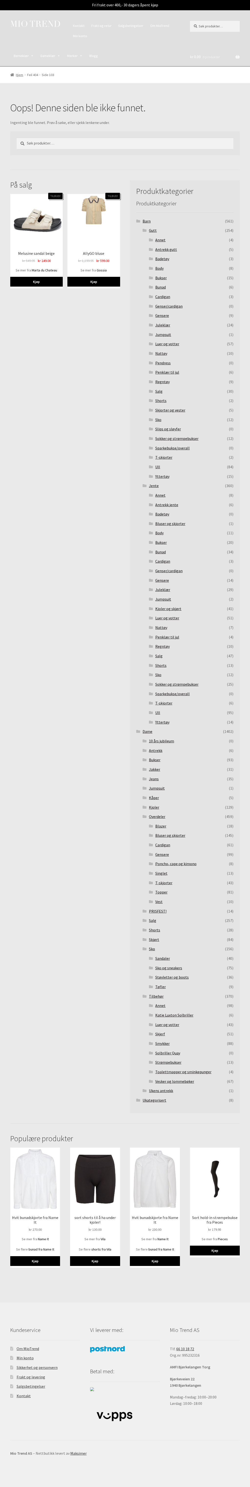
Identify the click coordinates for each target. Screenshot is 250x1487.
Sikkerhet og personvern (37, 1367)
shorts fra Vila (101, 1249)
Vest (159, 901)
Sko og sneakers (168, 967)
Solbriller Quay (167, 1053)
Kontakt (78, 25)
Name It (43, 1239)
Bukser (161, 277)
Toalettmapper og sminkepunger (183, 1071)
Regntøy (162, 381)
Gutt (153, 230)
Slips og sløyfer (168, 428)
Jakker (154, 769)
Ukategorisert (154, 1100)
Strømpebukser (168, 1062)
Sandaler (162, 958)
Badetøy (162, 258)
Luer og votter (167, 343)
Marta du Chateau (44, 270)
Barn (147, 221)
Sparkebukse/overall (172, 448)
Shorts (161, 400)
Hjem (19, 75)
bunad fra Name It (41, 1249)
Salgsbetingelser (130, 25)
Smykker (162, 1043)
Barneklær (21, 56)
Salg (159, 391)
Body (159, 268)
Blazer (160, 826)
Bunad (160, 287)
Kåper (154, 797)
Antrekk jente (166, 504)
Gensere (162, 315)
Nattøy (161, 353)
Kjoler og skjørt (168, 608)
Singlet (161, 873)
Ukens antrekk (161, 1090)
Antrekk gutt (166, 249)
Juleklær (162, 325)
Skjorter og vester (170, 410)
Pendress (163, 362)
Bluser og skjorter (170, 523)
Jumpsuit (163, 334)
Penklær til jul (167, 372)
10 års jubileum (161, 740)
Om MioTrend (159, 25)
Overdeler (157, 816)
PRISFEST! (158, 911)
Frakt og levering (31, 1377)
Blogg (93, 56)
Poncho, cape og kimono (176, 863)
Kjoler (154, 807)
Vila (103, 1239)
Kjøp (36, 282)
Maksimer (78, 1453)
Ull (157, 466)
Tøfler (160, 986)
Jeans (154, 778)
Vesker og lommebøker (174, 1081)
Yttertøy (162, 476)
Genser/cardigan (169, 306)
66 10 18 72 (185, 1348)
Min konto (80, 36)
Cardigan (162, 296)
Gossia (102, 270)
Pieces (223, 1239)
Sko (158, 419)
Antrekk (155, 750)
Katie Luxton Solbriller (174, 1015)
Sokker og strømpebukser (176, 438)
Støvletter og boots (172, 977)
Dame (147, 731)
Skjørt (154, 939)
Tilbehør (156, 996)
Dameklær (48, 56)
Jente (154, 485)
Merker (72, 56)
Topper (161, 892)
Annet (160, 239)
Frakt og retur (101, 25)
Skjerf (160, 1033)
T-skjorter (163, 457)
